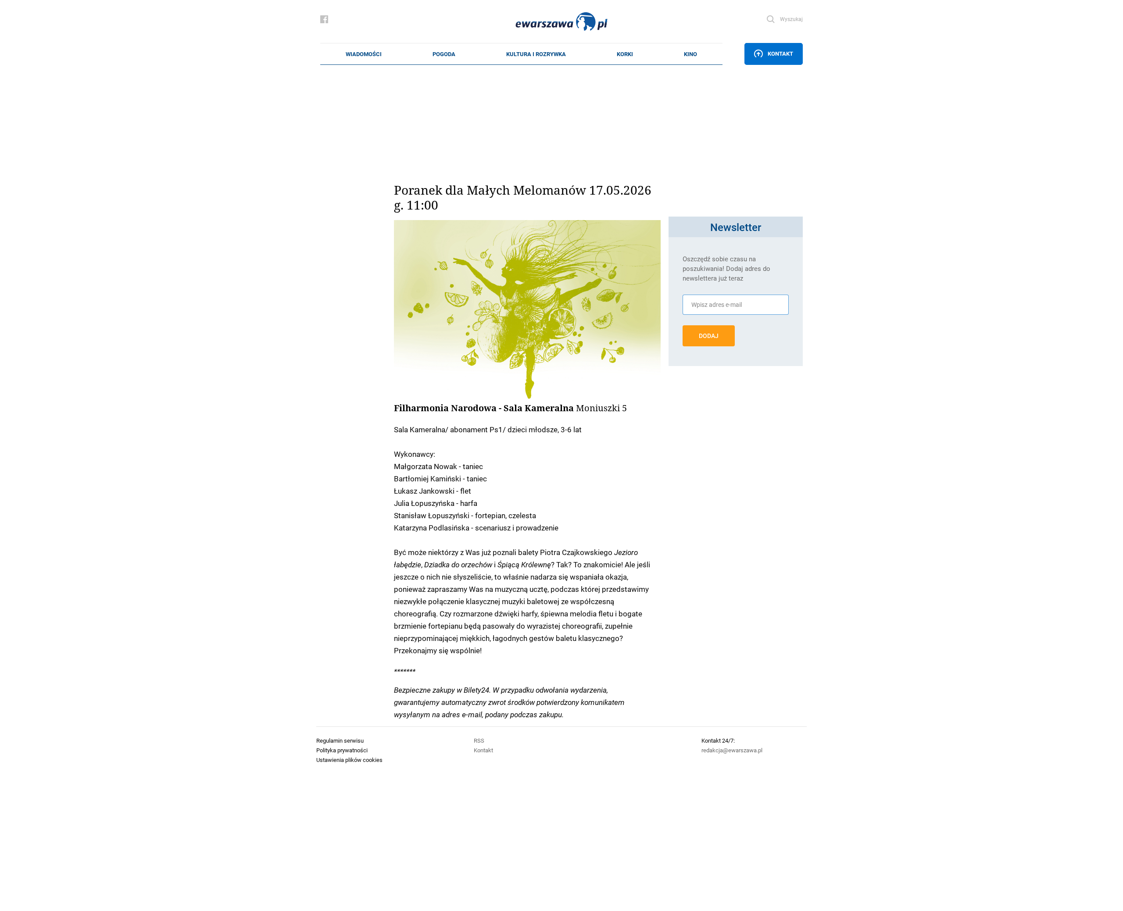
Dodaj (709, 336)
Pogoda (444, 53)
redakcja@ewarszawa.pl (731, 750)
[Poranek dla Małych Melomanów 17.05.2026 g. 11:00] (527, 310)
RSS (479, 740)
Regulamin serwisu (340, 740)
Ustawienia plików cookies (349, 759)
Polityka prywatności (342, 750)
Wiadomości (364, 53)
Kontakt (780, 53)
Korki (625, 53)
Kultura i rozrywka (536, 53)
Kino (690, 53)
